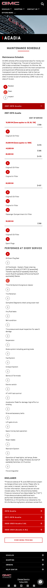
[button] (23, 106)
